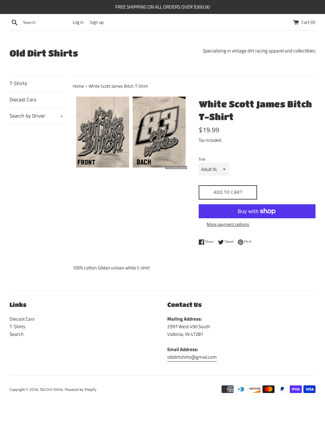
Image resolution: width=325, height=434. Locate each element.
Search (16, 334)
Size (202, 159)
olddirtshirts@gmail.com (192, 357)
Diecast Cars (23, 99)
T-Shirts (18, 83)
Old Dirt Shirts (44, 53)
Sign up (96, 22)
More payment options (228, 224)
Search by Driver (36, 115)
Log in (78, 22)
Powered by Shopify (80, 389)
